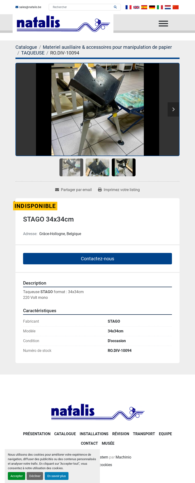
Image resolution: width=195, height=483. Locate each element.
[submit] (115, 7)
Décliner (34, 476)
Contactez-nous (97, 258)
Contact (89, 443)
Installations (94, 434)
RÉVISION (120, 434)
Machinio (123, 457)
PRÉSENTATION (36, 434)
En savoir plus (56, 476)
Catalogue (65, 434)
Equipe (165, 434)
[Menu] (163, 23)
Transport (144, 434)
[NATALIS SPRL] (97, 411)
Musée (108, 443)
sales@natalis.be (30, 7)
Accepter (16, 476)
